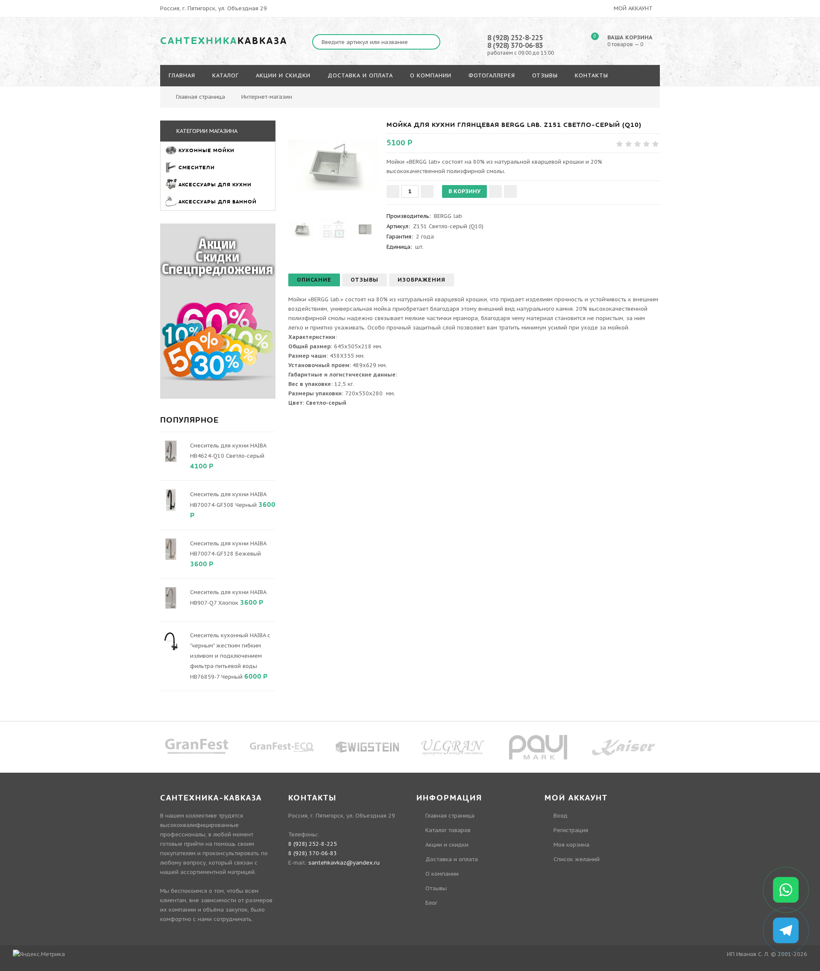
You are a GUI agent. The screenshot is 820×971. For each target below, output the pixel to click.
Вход (561, 815)
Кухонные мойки (208, 150)
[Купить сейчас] (510, 191)
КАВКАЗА (223, 40)
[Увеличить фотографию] (333, 165)
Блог (431, 902)
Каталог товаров (448, 830)
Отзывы (436, 888)
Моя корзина (571, 844)
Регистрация (571, 830)
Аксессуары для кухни (215, 184)
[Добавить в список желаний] (495, 191)
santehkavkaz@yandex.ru (344, 862)
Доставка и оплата (451, 859)
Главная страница (200, 96)
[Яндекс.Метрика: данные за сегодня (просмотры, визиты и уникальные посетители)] (39, 954)
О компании (442, 873)
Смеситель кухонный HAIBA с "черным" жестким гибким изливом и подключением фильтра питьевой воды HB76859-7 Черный (230, 656)
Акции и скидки (447, 844)
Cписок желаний (577, 859)
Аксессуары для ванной (218, 201)
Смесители (198, 167)
